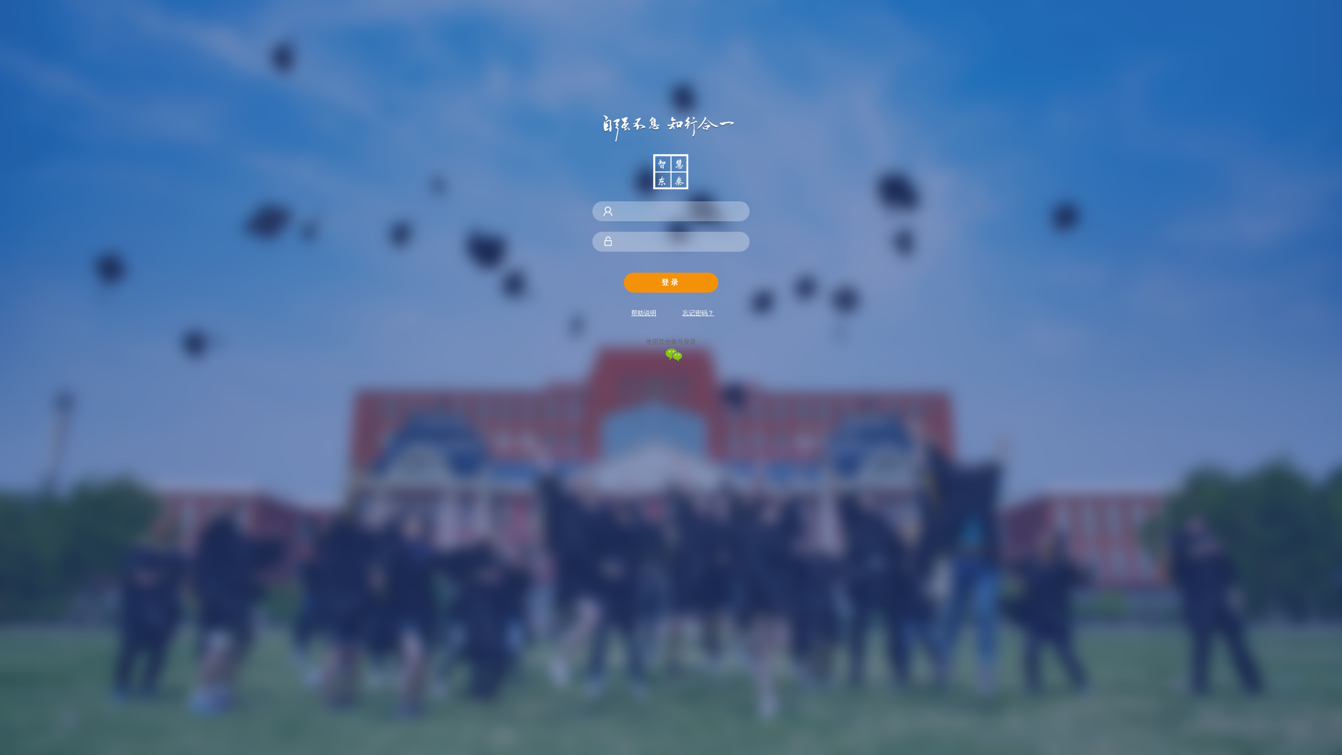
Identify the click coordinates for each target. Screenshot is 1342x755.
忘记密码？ (698, 313)
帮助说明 (643, 313)
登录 (671, 282)
